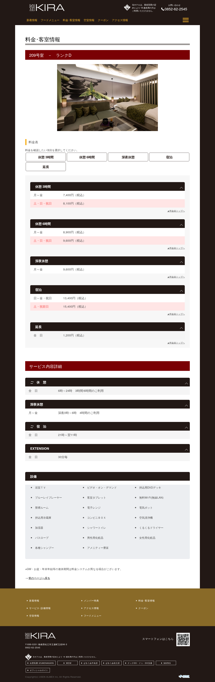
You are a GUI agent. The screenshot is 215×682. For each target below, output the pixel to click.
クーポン (103, 20)
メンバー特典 (91, 600)
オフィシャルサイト (39, 670)
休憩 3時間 (46, 157)
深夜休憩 (128, 157)
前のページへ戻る (39, 578)
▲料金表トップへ (176, 210)
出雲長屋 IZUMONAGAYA (42, 663)
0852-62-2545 (32, 647)
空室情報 (89, 20)
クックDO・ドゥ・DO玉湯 (140, 663)
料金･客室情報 (71, 20)
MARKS (167, 663)
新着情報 (32, 20)
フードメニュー (50, 20)
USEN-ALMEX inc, (49, 676)
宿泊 (169, 157)
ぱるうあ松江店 (113, 663)
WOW (68, 663)
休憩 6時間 (87, 157)
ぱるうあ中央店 (91, 663)
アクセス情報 (120, 20)
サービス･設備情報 (40, 608)
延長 (46, 166)
